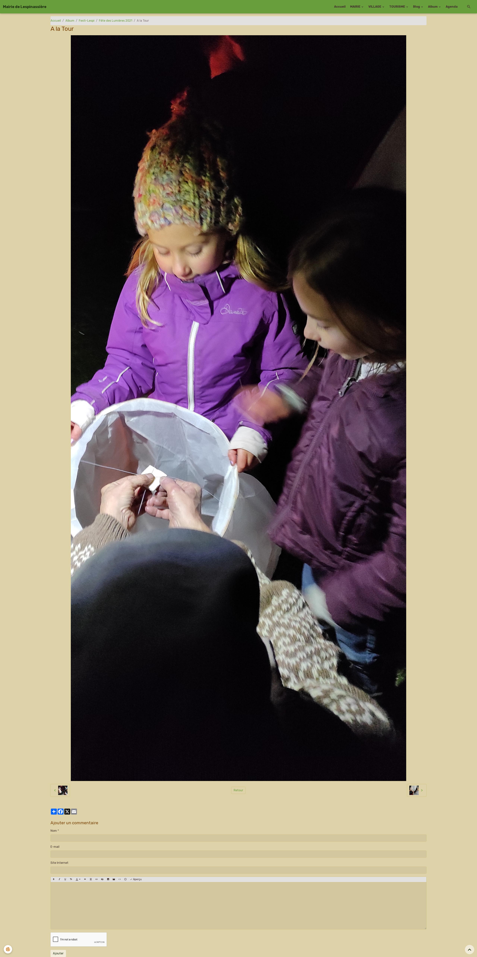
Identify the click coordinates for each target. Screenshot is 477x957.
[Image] (108, 879)
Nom (53, 830)
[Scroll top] (469, 949)
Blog (417, 6)
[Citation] (85, 879)
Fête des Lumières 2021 (115, 20)
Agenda (452, 6)
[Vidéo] (114, 879)
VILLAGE (375, 6)
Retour (238, 790)
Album (433, 6)
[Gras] (54, 879)
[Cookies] (8, 949)
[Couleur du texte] (78, 879)
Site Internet (59, 863)
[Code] (120, 879)
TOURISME (397, 6)
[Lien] (96, 879)
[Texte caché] (102, 879)
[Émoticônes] (125, 879)
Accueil (340, 6)
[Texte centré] (91, 879)
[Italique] (59, 879)
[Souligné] (65, 879)
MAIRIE (355, 6)
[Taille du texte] (71, 879)
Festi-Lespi (86, 20)
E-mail (54, 846)
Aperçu (137, 879)
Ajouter (58, 953)
